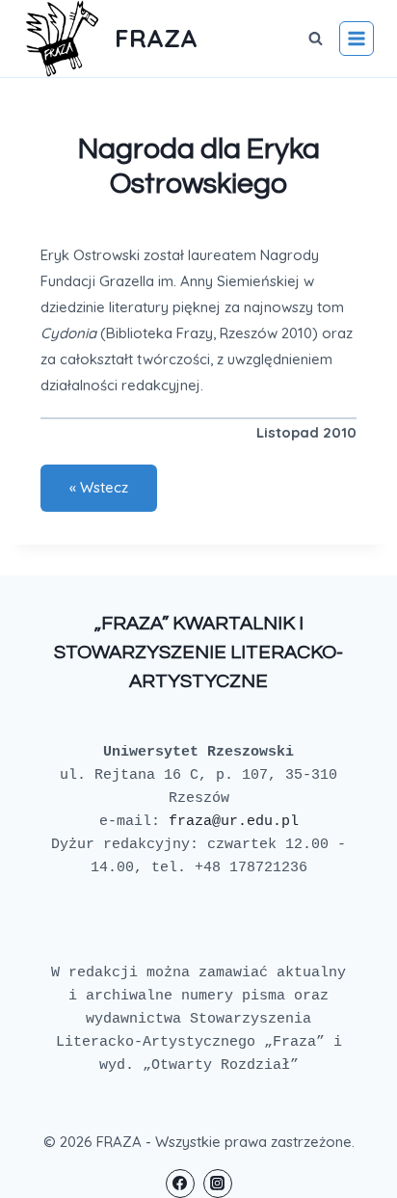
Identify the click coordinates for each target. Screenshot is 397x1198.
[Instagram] (217, 1183)
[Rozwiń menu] (356, 38)
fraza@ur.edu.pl (234, 821)
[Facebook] (180, 1183)
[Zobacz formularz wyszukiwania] (315, 38)
